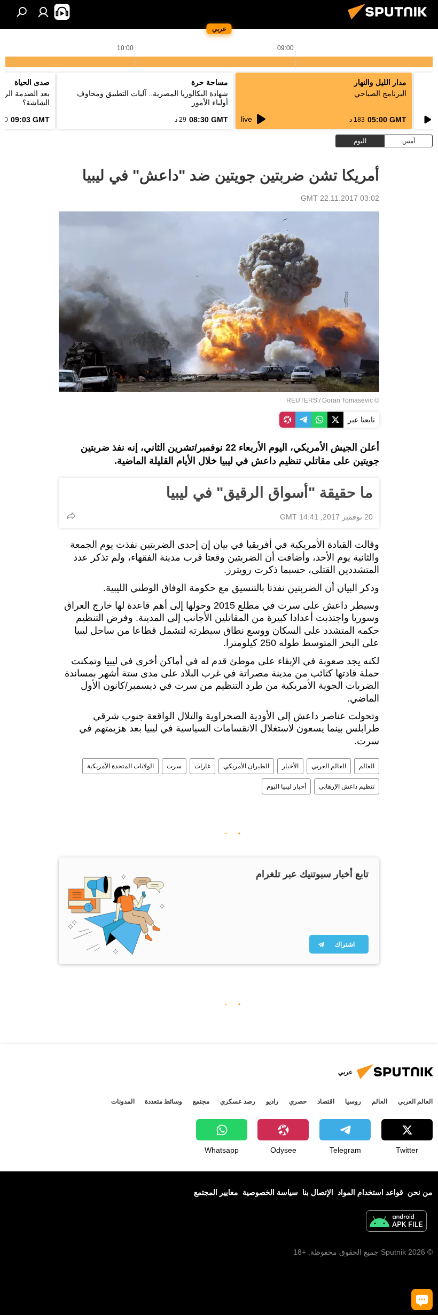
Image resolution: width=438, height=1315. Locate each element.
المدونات (123, 1101)
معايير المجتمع (216, 1192)
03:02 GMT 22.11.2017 (340, 198)
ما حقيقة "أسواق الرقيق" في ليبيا (269, 492)
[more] (71, 515)
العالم (366, 766)
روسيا (353, 1101)
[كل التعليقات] (422, 1299)
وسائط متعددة (163, 1101)
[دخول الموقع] (43, 11)
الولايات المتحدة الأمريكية (120, 766)
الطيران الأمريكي (246, 766)
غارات (202, 766)
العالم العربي (328, 766)
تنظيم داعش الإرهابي (346, 786)
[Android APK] (396, 1222)
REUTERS (301, 400)
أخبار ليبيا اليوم (286, 786)
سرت (174, 766)
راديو (272, 1101)
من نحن (420, 1192)
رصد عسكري (237, 1101)
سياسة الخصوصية (270, 1192)
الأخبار (290, 766)
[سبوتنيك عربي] (390, 21)
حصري (298, 1101)
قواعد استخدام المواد (370, 1192)
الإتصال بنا (317, 1192)
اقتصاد (325, 1101)
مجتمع (201, 1101)
